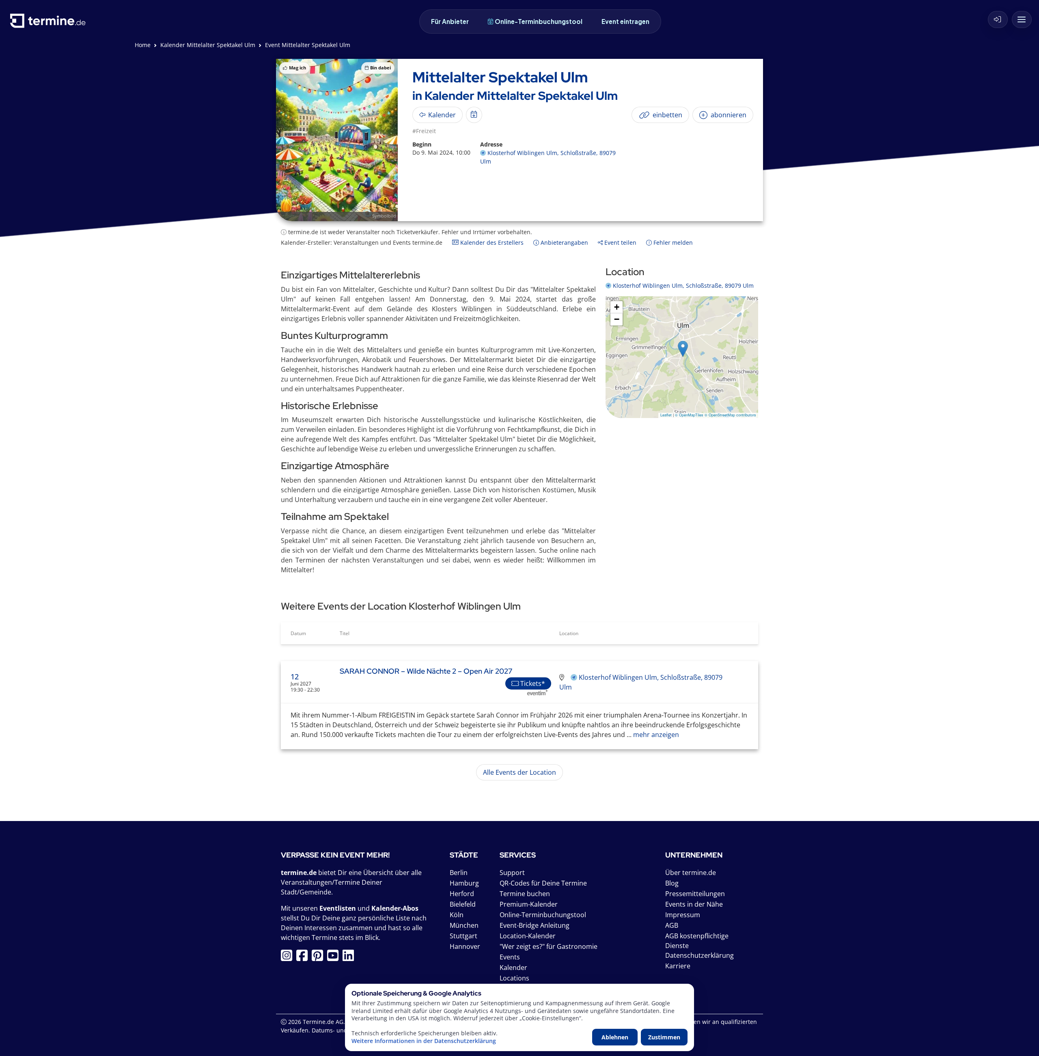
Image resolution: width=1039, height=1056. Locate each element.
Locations (514, 978)
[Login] (998, 19)
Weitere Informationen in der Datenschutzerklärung (423, 1041)
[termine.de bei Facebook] (304, 957)
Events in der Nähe (694, 904)
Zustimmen (664, 1037)
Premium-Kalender (529, 904)
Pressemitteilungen (695, 893)
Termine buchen (525, 893)
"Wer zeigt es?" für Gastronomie (548, 946)
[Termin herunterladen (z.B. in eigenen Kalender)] (474, 115)
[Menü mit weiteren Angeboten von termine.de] (1022, 19)
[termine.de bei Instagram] (288, 957)
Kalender (513, 967)
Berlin (459, 872)
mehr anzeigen (655, 734)
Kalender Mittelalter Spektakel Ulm (207, 45)
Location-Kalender (528, 935)
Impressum (682, 914)
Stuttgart (463, 935)
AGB (671, 925)
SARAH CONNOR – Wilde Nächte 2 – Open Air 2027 (426, 671)
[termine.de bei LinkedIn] (350, 957)
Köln (456, 914)
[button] (683, 349)
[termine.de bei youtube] (335, 957)
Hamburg (464, 883)
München (464, 925)
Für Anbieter (450, 21)
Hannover (465, 946)
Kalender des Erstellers (491, 242)
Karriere (677, 965)
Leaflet (666, 415)
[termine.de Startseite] (50, 23)
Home (143, 45)
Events (510, 957)
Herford (462, 893)
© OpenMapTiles (689, 415)
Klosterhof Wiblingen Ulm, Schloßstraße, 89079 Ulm (683, 285)
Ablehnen (614, 1037)
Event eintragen (625, 21)
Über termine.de (690, 872)
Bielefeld (463, 904)
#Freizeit (424, 131)
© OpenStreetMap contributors (730, 415)
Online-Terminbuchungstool (538, 21)
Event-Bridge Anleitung (534, 925)
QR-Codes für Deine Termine (543, 883)
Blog (672, 883)
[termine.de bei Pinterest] (319, 957)
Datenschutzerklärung (699, 955)
